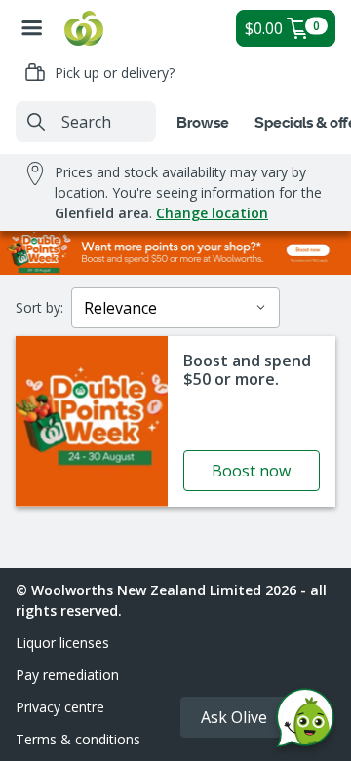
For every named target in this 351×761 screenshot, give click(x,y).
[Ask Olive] (305, 722)
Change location (212, 213)
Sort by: (39, 307)
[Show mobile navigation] (32, 28)
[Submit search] (36, 121)
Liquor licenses (62, 642)
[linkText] (175, 421)
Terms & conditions (78, 739)
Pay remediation (67, 675)
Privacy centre (60, 707)
